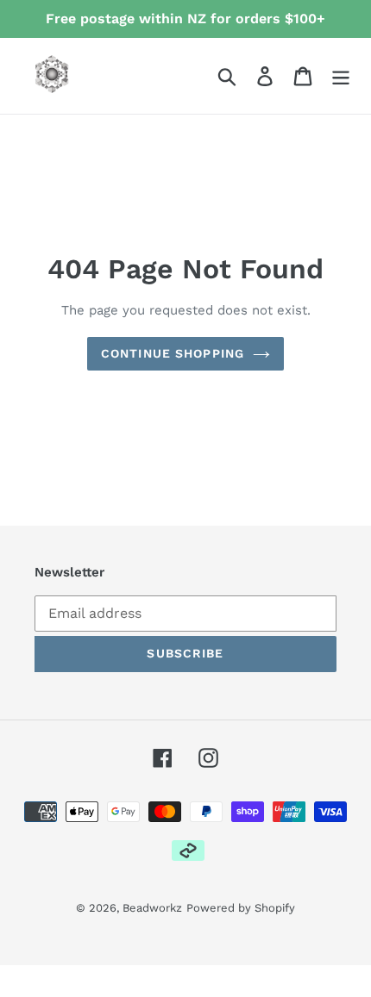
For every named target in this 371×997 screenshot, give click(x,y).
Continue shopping (172, 353)
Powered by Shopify (240, 907)
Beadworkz (152, 907)
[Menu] (341, 76)
